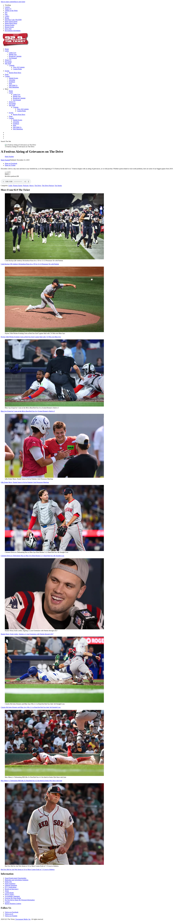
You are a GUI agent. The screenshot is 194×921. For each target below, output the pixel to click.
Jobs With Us (13, 85)
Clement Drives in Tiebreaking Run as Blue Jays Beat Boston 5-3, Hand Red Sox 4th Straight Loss (32, 556)
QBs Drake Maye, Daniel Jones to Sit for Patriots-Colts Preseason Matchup (25, 482)
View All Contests (19, 67)
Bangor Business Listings (13, 903)
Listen (7, 51)
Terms (7, 891)
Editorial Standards (11, 885)
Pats (6, 14)
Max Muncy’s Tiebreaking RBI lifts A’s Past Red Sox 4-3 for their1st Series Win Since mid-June (31, 780)
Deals (6, 74)
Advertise (12, 80)
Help (10, 83)
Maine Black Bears (11, 23)
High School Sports (11, 21)
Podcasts (25, 185)
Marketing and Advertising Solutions (16, 880)
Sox (6, 12)
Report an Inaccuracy (11, 889)
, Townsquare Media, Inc (23, 919)
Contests (11, 65)
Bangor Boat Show (15, 72)
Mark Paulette (5, 160)
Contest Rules (17, 69)
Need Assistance (10, 883)
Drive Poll (8, 29)
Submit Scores (13, 78)
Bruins (7, 18)
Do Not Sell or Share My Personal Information (20, 900)
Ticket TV (8, 9)
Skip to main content (7, 2)
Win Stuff (8, 63)
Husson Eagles (9, 25)
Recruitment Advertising (12, 30)
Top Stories (58, 185)
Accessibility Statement (12, 896)
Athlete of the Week (11, 10)
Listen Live (12, 52)
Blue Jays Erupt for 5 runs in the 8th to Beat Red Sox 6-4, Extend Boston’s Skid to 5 (28, 411)
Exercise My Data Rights (13, 898)
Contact (7, 76)
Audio (10, 185)
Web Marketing (14, 87)
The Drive (37, 185)
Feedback (12, 82)
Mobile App (13, 54)
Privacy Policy (9, 894)
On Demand (13, 58)
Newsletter (8, 62)
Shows (31, 185)
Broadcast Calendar (15, 56)
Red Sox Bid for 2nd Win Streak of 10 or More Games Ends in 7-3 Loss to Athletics (28, 869)
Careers (7, 7)
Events (7, 71)
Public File (8, 882)
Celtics (7, 16)
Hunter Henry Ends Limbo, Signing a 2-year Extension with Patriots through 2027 (27, 634)
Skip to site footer (19, 2)
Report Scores (9, 27)
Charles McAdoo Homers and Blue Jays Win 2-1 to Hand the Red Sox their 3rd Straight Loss (31, 707)
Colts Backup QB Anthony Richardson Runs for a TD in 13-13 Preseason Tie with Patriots (30, 264)
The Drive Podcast (48, 185)
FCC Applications (10, 887)
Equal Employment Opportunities (15, 878)
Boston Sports (17, 185)
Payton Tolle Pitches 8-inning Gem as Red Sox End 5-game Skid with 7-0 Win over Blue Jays (31, 337)
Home (7, 49)
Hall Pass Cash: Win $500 (13, 20)
